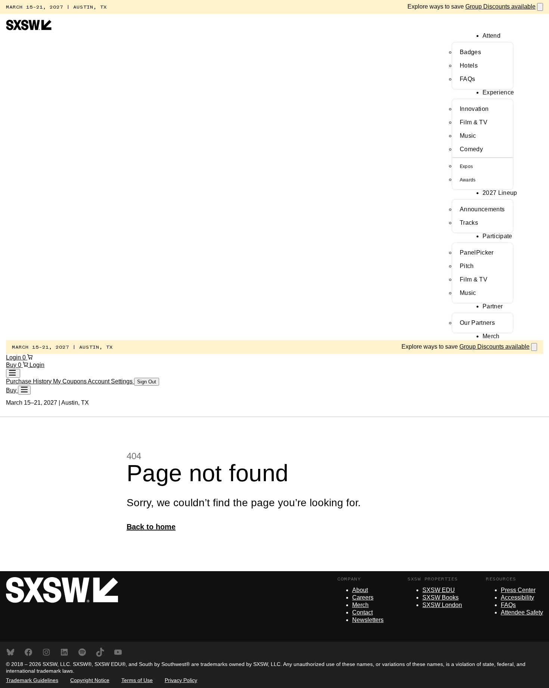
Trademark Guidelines (32, 680)
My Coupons (70, 381)
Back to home (151, 527)
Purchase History (29, 381)
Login (14, 357)
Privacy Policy (181, 680)
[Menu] (24, 390)
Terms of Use (137, 680)
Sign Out (146, 382)
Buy (12, 365)
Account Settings (111, 381)
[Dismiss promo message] (540, 7)
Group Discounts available (500, 6)
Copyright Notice (89, 680)
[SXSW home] (29, 28)
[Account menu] (13, 373)
